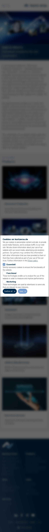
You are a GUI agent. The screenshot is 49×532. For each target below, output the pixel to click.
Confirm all (8, 291)
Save (21, 291)
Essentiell (11, 264)
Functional (11, 273)
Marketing (11, 282)
